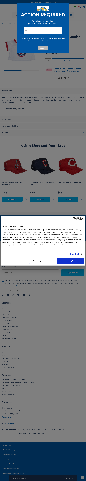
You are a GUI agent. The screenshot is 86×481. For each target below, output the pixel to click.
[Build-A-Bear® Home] (43, 8)
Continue (43, 48)
